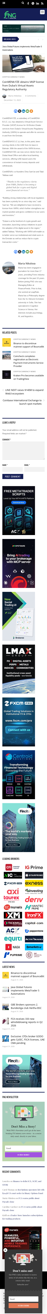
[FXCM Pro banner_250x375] (18, 746)
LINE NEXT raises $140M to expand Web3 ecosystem (22, 391)
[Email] (27, 111)
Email (27, 465)
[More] (31, 111)
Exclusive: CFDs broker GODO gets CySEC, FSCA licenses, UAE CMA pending (28, 1040)
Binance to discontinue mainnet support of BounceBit (27, 974)
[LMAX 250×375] (18, 693)
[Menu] (3, 3)
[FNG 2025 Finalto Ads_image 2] (22, 1085)
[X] (19, 111)
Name (5, 465)
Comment (6, 439)
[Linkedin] (23, 111)
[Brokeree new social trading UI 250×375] (18, 640)
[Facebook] (15, 111)
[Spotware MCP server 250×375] (18, 587)
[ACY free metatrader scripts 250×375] (18, 534)
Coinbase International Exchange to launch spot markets (24, 402)
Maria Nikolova (14, 96)
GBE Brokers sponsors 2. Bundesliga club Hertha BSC (26, 1006)
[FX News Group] (9, 19)
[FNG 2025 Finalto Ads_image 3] (18, 851)
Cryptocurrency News (13, 77)
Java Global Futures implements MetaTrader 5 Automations (25, 990)
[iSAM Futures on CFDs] (23, 32)
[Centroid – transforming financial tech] (18, 799)
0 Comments (30, 96)
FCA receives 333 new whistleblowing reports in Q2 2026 (27, 1022)
